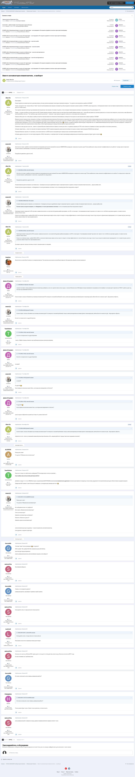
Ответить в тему (127, 86)
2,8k (9, 156)
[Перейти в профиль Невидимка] (8, 699)
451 (9, 641)
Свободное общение (20, 20)
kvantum (8, 257)
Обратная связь (24, 7)
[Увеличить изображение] (63, 122)
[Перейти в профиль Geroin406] (8, 548)
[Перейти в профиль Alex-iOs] (4, 80)
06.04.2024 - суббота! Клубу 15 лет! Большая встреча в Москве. (17, 24)
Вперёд (10, 92)
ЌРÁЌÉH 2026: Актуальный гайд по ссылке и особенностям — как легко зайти (20, 41)
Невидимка (8, 694)
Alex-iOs (12, 79)
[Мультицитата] (16, 139)
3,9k (9, 341)
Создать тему (115, 86)
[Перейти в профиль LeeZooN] (8, 634)
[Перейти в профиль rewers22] (8, 149)
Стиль (62, 771)
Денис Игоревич (8, 281)
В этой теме (126, 7)
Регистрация (129, 2)
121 (9, 706)
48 (8, 293)
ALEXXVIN (8, 449)
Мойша (7, 20)
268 (9, 110)
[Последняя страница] (14, 92)
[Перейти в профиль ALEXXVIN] (8, 454)
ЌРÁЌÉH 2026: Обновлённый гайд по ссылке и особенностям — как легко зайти (21, 46)
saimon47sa (8, 564)
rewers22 (8, 144)
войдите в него (52, 747)
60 (8, 555)
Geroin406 (8, 543)
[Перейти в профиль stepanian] (116, 25)
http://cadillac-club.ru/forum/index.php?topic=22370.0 (27, 475)
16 (8, 461)
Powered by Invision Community (67, 774)
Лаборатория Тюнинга (20, 81)
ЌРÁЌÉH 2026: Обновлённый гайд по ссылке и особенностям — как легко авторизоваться (23, 52)
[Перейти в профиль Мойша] (116, 20)
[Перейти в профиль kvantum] (8, 262)
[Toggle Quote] (17, 170)
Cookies (76, 771)
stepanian (121, 24)
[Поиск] (132, 7)
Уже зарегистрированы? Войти (116, 3)
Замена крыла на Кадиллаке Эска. (10, 19)
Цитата (19, 138)
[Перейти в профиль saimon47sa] (8, 569)
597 (9, 576)
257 (9, 269)
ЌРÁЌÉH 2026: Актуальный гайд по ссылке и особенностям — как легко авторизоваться (23, 57)
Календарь (16, 7)
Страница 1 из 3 (20, 92)
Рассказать (117, 80)
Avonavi (7, 26)
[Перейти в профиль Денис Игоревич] (8, 286)
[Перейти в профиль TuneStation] (8, 334)
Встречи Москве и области (22, 26)
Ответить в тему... (14, 752)
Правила (10, 7)
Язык (58, 771)
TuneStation (8, 328)
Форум (3, 7)
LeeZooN (8, 629)
